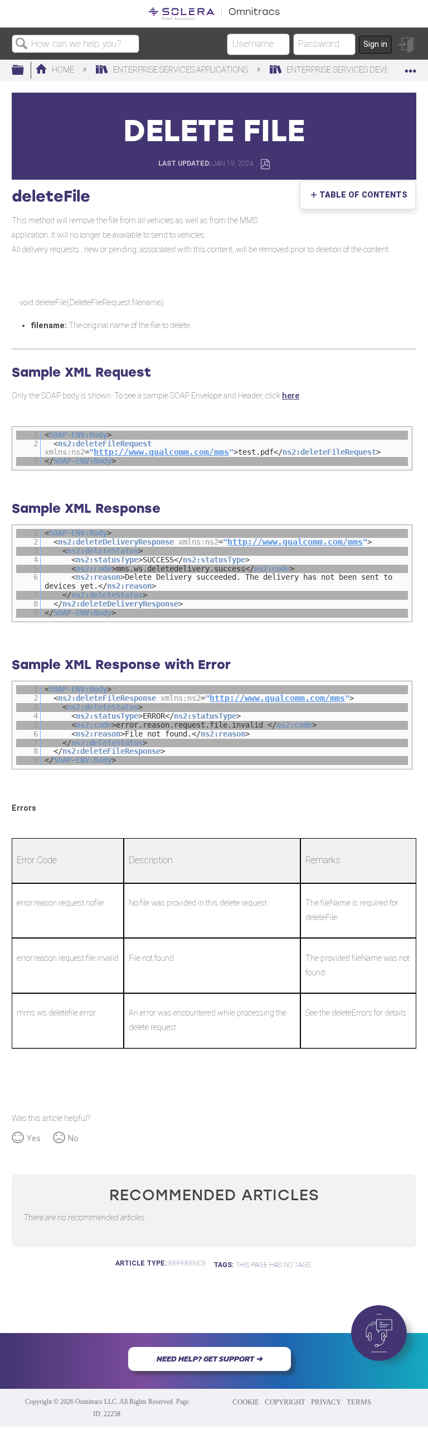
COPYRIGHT (285, 1402)
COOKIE (245, 1402)
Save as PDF (265, 164)
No (73, 1138)
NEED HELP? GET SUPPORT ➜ (209, 1359)
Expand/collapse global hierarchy (25, 71)
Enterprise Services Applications (180, 70)
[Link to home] (214, 14)
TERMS (359, 1402)
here (290, 396)
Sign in (375, 44)
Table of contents (360, 195)
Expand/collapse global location (411, 67)
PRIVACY (326, 1402)
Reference (187, 1263)
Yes (34, 1138)
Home (63, 70)
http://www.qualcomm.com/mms (161, 452)
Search (22, 44)
